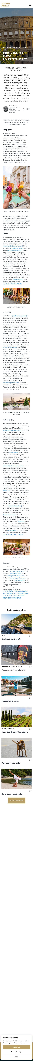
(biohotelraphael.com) (14, 250)
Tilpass (16, 1056)
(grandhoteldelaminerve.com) (13, 246)
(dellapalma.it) (11, 530)
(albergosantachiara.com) (16, 576)
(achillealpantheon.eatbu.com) (13, 466)
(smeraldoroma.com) (16, 248)
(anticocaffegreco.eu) (10, 347)
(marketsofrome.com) (19, 316)
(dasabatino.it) (13, 452)
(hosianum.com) (15, 573)
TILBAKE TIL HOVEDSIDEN (12, 598)
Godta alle (16, 1047)
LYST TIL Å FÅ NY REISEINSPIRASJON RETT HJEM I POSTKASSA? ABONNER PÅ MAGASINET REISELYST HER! (15, 593)
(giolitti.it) (21, 521)
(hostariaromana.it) (9, 515)
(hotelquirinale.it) (19, 580)
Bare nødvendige (16, 1052)
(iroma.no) (6, 490)
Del (29, 109)
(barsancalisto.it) (18, 279)
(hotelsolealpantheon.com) (18, 578)
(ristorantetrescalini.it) (15, 506)
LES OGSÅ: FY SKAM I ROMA (12, 284)
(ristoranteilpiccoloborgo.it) (12, 430)
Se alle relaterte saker (17, 800)
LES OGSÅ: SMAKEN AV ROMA (13, 535)
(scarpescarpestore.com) (11, 383)
